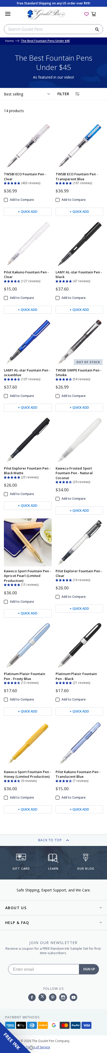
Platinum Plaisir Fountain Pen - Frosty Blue (24, 676)
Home (9, 41)
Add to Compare (22, 200)
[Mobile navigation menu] (7, 13)
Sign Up (89, 969)
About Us (15, 907)
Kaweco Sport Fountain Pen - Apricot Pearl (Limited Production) (27, 576)
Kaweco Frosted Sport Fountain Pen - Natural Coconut (74, 473)
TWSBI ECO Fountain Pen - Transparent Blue (77, 176)
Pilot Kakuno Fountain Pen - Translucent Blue (78, 774)
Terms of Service (38, 1047)
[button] (12, 182)
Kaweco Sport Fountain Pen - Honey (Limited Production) (27, 774)
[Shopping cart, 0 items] (96, 13)
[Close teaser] (31, 1047)
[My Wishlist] (86, 14)
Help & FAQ (17, 922)
